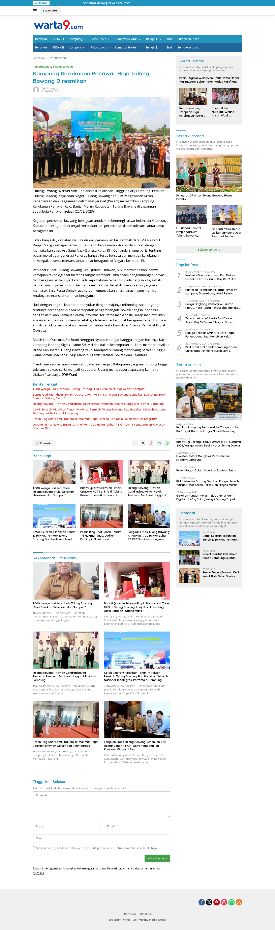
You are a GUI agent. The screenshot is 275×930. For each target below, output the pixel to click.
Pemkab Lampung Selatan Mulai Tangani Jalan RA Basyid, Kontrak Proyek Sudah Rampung (207, 429)
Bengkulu (152, 39)
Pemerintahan (42, 66)
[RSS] (239, 902)
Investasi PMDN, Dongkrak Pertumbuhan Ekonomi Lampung (203, 458)
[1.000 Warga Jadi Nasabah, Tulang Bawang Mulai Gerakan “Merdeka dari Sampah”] (54, 472)
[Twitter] (209, 902)
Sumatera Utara (188, 39)
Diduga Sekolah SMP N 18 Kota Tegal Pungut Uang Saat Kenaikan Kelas (209, 334)
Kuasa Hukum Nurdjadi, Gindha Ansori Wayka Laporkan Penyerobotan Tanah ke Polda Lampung (223, 111)
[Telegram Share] (159, 443)
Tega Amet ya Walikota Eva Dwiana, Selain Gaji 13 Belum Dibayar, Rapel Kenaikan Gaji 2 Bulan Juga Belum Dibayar (209, 320)
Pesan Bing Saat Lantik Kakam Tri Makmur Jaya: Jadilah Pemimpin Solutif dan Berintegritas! (95, 419)
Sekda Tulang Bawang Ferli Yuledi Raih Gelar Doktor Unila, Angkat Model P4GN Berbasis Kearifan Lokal (221, 574)
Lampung (75, 39)
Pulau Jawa (98, 39)
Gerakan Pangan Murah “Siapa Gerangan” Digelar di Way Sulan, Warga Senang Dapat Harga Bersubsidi (205, 497)
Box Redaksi (50, 10)
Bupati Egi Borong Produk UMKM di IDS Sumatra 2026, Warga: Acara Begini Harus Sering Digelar (208, 443)
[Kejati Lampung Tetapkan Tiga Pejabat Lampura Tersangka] (193, 96)
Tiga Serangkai (49, 88)
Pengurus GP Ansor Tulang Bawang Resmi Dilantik (204, 197)
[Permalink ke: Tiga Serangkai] (36, 89)
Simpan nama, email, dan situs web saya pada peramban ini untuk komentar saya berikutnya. (96, 848)
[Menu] (35, 10)
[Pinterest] (216, 902)
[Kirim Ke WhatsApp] (167, 443)
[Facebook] (201, 902)
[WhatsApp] (231, 902)
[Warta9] (58, 25)
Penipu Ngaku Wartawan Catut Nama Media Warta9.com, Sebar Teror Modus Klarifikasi (209, 80)
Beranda (41, 39)
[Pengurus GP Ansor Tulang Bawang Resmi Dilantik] (209, 173)
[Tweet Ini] (143, 443)
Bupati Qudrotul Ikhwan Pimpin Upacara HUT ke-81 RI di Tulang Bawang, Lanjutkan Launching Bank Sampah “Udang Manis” (99, 396)
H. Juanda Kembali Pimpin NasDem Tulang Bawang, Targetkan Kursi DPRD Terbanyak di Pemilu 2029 (191, 232)
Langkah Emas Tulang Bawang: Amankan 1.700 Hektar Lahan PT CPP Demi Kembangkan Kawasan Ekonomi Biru (99, 426)
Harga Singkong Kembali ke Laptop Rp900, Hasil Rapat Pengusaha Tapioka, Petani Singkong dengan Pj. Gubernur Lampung (212, 306)
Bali (169, 39)
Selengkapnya (208, 250)
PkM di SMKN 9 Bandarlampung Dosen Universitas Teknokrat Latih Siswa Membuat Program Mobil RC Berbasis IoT (213, 349)
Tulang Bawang (63, 66)
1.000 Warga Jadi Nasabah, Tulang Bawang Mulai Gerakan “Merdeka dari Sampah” (89, 389)
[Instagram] (224, 902)
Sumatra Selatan (126, 39)
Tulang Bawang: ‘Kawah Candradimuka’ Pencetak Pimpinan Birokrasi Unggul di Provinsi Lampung (98, 404)
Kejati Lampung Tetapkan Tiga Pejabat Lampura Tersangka (191, 112)
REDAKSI (58, 39)
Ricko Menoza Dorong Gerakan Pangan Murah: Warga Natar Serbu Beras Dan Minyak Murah (207, 483)
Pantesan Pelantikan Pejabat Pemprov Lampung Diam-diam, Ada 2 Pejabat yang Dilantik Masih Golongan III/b (211, 291)
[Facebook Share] (135, 443)
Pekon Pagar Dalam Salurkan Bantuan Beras (206, 470)
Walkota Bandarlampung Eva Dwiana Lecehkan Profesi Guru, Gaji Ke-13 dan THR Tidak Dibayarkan (210, 277)
